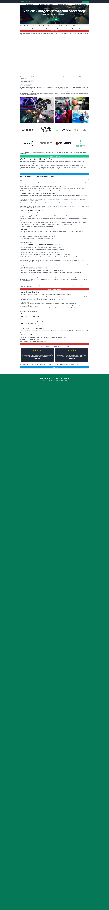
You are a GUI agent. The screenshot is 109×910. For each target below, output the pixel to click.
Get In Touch (85, 1)
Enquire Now (54, 370)
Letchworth (26, 341)
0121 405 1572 (78, 1)
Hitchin (21, 341)
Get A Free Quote (54, 367)
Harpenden (40, 341)
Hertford (45, 341)
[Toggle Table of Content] (31, 81)
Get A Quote (54, 19)
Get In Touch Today (54, 30)
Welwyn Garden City (33, 341)
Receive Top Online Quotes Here (54, 289)
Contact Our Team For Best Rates (54, 173)
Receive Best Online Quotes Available (54, 156)
